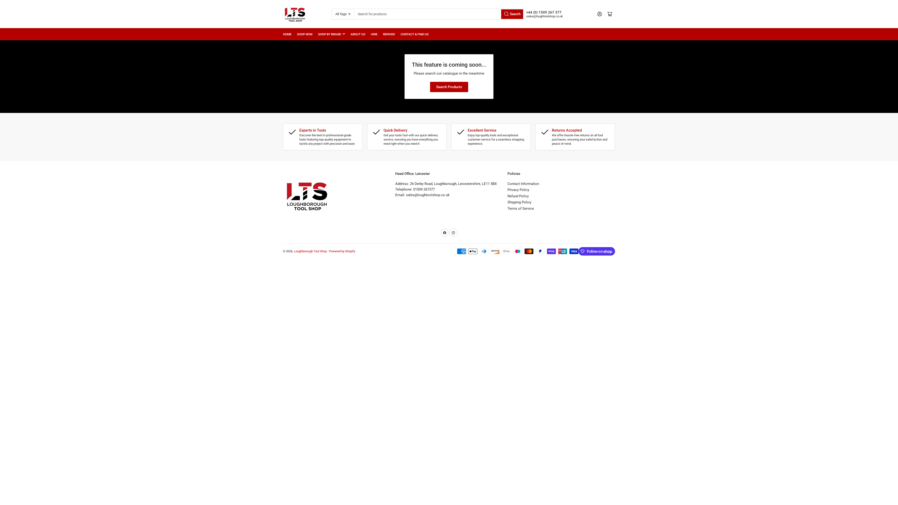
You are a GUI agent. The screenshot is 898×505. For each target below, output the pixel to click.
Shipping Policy (519, 202)
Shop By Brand (329, 34)
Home (287, 34)
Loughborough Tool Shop (310, 251)
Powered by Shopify (342, 251)
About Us (358, 34)
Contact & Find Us (415, 34)
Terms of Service (520, 208)
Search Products (449, 87)
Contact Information (523, 184)
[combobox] (439, 14)
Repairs (389, 34)
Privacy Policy (518, 190)
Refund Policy (518, 196)
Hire (374, 34)
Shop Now (304, 34)
